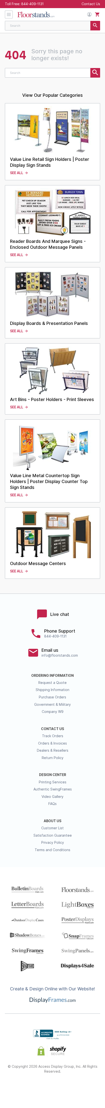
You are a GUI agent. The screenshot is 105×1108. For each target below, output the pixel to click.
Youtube (87, 1087)
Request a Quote (52, 683)
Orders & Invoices (52, 743)
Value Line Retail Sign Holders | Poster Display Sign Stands (49, 162)
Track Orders (52, 736)
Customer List (52, 828)
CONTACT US (52, 729)
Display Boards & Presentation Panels (49, 323)
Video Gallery (52, 797)
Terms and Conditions (52, 850)
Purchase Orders (52, 697)
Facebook (18, 1087)
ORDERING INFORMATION (52, 676)
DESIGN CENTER (52, 775)
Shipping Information (52, 690)
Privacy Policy (52, 843)
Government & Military (52, 704)
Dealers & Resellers (52, 750)
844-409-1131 (32, 4)
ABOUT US (52, 821)
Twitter (35, 1087)
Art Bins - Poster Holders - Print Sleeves (52, 399)
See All (16, 173)
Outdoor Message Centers (38, 563)
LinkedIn (70, 1087)
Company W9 (52, 712)
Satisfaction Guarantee (52, 835)
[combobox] (52, 25)
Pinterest (52, 1087)
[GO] (95, 25)
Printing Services (52, 782)
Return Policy (52, 758)
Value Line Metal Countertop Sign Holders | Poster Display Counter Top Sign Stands (49, 481)
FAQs (52, 804)
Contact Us (91, 4)
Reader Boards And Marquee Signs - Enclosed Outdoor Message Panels (48, 244)
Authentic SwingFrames (52, 789)
